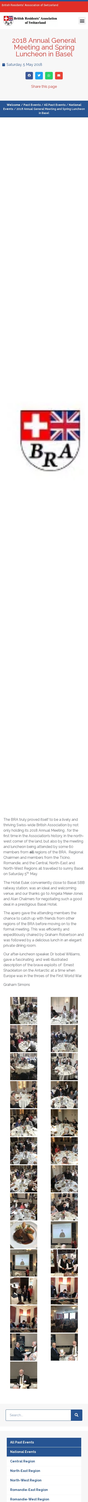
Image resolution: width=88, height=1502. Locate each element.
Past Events (32, 105)
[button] (82, 20)
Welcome (13, 105)
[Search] (76, 1415)
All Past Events (55, 105)
